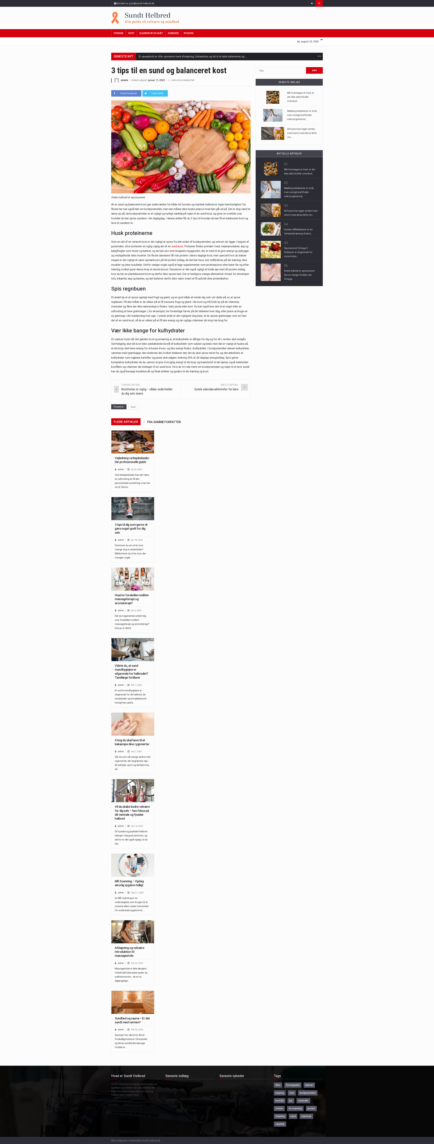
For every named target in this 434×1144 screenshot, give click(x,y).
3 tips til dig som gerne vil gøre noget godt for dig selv (131, 528)
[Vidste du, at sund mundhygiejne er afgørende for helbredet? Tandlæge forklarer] (132, 649)
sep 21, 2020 (137, 892)
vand (293, 1116)
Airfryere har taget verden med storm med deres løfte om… (302, 133)
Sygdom (188, 33)
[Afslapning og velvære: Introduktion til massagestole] (132, 931)
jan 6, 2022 (136, 610)
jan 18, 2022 (137, 540)
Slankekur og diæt (151, 33)
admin (124, 80)
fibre (277, 1085)
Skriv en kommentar (183, 80)
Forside (118, 33)
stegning (280, 1116)
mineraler (303, 1100)
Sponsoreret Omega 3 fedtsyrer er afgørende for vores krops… (298, 252)
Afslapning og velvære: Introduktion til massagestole (130, 952)
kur (291, 1100)
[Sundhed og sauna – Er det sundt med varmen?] (132, 1002)
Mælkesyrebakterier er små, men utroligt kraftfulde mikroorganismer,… (302, 115)
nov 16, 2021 (137, 826)
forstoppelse (293, 1085)
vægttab (279, 1124)
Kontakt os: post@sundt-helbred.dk (135, 3)
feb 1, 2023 (136, 685)
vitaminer (306, 1116)
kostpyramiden (308, 1092)
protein (311, 1108)
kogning (279, 1092)
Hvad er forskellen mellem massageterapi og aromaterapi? (132, 599)
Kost (131, 33)
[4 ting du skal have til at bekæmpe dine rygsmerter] (132, 724)
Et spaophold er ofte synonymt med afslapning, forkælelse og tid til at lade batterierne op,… (193, 56)
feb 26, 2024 (137, 963)
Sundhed (173, 33)
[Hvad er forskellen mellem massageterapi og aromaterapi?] (132, 579)
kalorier (309, 1085)
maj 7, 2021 (136, 751)
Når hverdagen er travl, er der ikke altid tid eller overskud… (300, 97)
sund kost (177, 246)
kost (292, 1092)
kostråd (279, 1100)
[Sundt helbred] (217, 18)
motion (279, 1108)
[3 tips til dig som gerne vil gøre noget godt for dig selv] (132, 508)
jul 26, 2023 (136, 469)
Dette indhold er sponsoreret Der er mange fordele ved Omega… (299, 274)
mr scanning (295, 1108)
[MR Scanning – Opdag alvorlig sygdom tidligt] (132, 865)
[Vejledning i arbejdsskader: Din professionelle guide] (132, 442)
